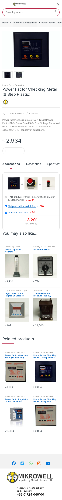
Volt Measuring (40, 291)
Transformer (38, 290)
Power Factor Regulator (25, 22)
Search (54, 12)
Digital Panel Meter (13, 290)
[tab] (11, 165)
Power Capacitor (12, 247)
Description (33, 164)
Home (5, 22)
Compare (33, 113)
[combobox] (26, 12)
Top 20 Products (47, 247)
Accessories (11, 164)
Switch (36, 247)
